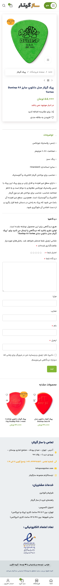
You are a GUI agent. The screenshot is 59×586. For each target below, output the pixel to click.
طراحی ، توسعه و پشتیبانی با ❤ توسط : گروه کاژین (29, 564)
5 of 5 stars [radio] (31, 253)
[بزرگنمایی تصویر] (47, 60)
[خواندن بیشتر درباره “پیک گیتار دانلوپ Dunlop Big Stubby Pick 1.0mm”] (6, 400)
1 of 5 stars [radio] (40, 253)
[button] (34, 400)
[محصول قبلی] (52, 80)
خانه (50, 72)
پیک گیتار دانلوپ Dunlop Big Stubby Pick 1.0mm (15, 420)
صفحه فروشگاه (37, 72)
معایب (54, 311)
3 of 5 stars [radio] (36, 253)
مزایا (55, 296)
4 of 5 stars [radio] (33, 253)
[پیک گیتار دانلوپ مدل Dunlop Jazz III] (43, 403)
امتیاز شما (51, 252)
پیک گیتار (21, 72)
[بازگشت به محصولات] (48, 80)
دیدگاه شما (50, 259)
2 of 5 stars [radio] (38, 253)
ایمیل (53, 340)
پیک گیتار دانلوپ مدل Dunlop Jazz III (43, 420)
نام (54, 326)
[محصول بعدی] (44, 80)
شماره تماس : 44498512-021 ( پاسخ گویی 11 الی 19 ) (30, 461)
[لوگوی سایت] (29, 5)
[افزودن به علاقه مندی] (34, 395)
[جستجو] (4, 5)
